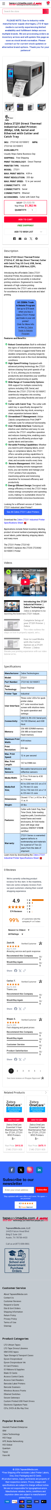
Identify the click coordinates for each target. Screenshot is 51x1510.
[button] (25, 1261)
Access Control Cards (14, 1376)
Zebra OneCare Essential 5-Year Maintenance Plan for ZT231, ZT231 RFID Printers (37, 1130)
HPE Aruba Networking (12, 1441)
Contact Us (9, 1298)
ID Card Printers (11, 1366)
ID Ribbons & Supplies (14, 1369)
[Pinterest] (36, 238)
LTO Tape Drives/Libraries (16, 1348)
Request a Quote (11, 1305)
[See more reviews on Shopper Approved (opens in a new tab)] (24, 971)
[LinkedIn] (39, 1170)
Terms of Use (10, 1322)
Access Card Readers (14, 1380)
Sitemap (7, 1326)
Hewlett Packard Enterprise (14, 1427)
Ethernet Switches (12, 1394)
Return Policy (10, 1315)
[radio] (35, 900)
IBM (4, 1430)
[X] (31, 238)
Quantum (6, 1448)
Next (45, 1092)
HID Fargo (7, 1438)
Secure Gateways (12, 1397)
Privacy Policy (10, 1319)
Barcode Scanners (12, 1387)
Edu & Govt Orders (12, 1308)
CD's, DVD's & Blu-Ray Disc (16, 1408)
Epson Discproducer (13, 1359)
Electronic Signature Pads (15, 1405)
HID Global (7, 1445)
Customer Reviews (12, 1301)
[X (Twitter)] (21, 1170)
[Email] (20, 238)
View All (6, 1455)
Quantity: (21, 210)
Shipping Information (13, 1312)
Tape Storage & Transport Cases (18, 1355)
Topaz (5, 1452)
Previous (42, 1092)
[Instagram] (30, 1170)
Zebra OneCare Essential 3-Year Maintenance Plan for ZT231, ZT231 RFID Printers (14, 1130)
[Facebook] (14, 238)
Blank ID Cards (10, 1373)
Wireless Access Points (15, 1390)
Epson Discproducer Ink (15, 1362)
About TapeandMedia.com (15, 1294)
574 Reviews (18, 911)
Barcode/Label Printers (14, 1383)
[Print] (25, 238)
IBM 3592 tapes (11, 1352)
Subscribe (42, 1190)
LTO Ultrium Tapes (12, 1345)
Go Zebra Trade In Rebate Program (25, 330)
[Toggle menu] (3, 3)
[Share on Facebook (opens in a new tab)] (15, 971)
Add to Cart (14, 1120)
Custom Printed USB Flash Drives (19, 1401)
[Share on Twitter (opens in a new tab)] (20, 971)
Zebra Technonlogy (11, 1434)
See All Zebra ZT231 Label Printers (23, 512)
